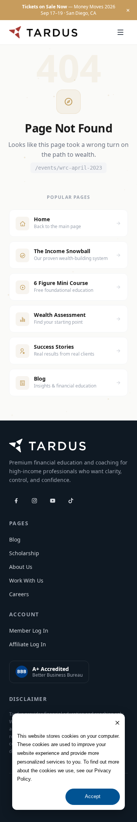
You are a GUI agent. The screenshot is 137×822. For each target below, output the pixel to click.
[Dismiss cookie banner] (117, 722)
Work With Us (26, 580)
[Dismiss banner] (127, 10)
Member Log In (28, 630)
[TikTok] (71, 500)
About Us (20, 566)
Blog (15, 539)
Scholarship (24, 553)
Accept (92, 796)
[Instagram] (34, 500)
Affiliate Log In (27, 644)
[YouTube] (52, 500)
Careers (19, 594)
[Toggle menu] (120, 32)
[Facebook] (16, 500)
